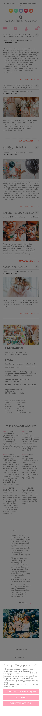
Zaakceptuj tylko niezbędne (21, 692)
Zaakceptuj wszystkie (21, 703)
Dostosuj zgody (21, 697)
